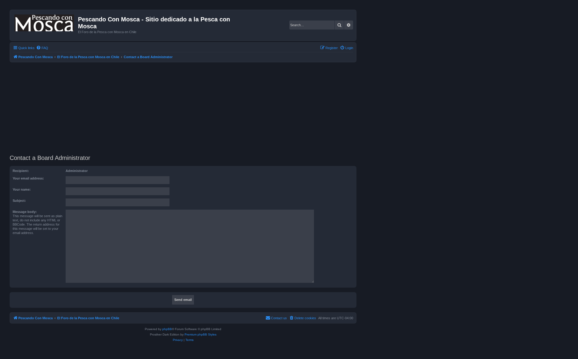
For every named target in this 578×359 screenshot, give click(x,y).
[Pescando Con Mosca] (44, 21)
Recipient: (21, 171)
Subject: (19, 200)
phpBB (167, 329)
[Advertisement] (190, 107)
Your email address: (28, 178)
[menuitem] (42, 48)
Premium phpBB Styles (200, 334)
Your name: (22, 189)
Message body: (25, 212)
